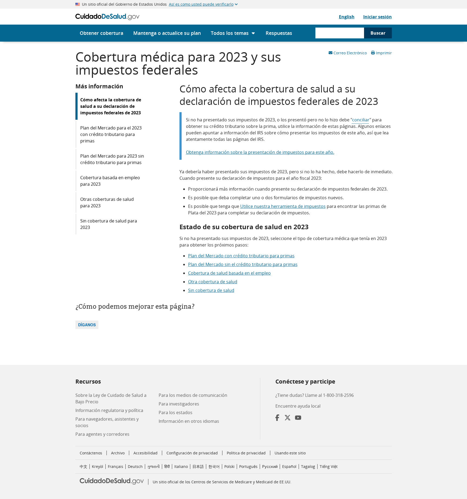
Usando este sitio (290, 452)
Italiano (181, 466)
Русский (270, 466)
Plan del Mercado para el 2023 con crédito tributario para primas (111, 134)
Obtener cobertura (101, 33)
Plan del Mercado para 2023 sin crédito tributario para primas (112, 159)
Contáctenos (91, 452)
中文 (83, 466)
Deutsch (135, 466)
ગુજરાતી (153, 466)
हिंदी (167, 466)
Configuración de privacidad (192, 453)
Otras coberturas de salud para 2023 (107, 202)
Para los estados (175, 412)
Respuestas (279, 33)
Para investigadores (179, 404)
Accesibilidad (146, 452)
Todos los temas (230, 33)
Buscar (378, 33)
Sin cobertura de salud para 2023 (108, 224)
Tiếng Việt (329, 466)
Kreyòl (97, 466)
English (347, 17)
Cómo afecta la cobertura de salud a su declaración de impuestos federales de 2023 (110, 106)
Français (115, 466)
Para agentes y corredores (102, 434)
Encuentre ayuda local (298, 406)
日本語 (198, 466)
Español (289, 466)
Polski (229, 466)
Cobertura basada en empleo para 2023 (110, 181)
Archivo (118, 452)
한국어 (214, 466)
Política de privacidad (246, 452)
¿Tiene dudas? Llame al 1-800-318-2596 (314, 395)
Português (248, 466)
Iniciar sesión (377, 17)
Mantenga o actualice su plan (167, 33)
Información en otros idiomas (189, 421)
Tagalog (308, 466)
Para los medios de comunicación (193, 395)
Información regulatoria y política (109, 410)
